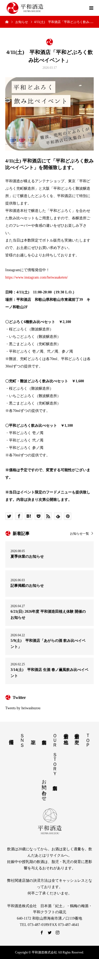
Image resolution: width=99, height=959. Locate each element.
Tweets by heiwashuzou (22, 708)
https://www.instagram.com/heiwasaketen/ (36, 277)
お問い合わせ (44, 787)
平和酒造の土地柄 (66, 733)
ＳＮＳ (22, 737)
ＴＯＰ (88, 737)
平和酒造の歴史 (76, 733)
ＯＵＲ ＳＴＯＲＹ (55, 751)
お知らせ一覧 (79, 533)
